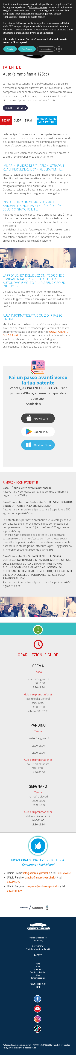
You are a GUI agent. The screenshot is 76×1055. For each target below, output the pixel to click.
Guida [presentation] (17, 120)
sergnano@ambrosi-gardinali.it (43, 886)
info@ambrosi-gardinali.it (36, 873)
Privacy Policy (56, 1045)
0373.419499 (14, 890)
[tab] (6, 121)
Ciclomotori (38, 969)
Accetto (10, 49)
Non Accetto (27, 49)
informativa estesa (38, 7)
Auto (38, 963)
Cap (38, 975)
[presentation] (47, 120)
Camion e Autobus (38, 972)
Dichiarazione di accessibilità (22, 1047)
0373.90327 (13, 882)
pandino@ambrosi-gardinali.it (40, 877)
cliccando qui (41, 13)
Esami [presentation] (28, 120)
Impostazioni (46, 49)
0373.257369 (64, 873)
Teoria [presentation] (6, 120)
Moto (38, 966)
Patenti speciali (38, 977)
